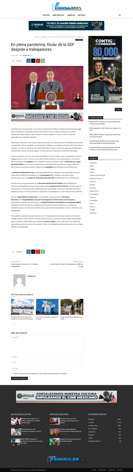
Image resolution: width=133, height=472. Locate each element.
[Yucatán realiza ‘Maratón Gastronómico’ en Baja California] (55, 431)
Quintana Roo (94, 191)
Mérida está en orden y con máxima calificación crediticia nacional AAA (105, 123)
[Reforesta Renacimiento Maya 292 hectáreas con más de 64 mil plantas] (22, 307)
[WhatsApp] (43, 61)
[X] (33, 61)
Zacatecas (93, 213)
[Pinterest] (38, 61)
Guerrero (93, 182)
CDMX (92, 166)
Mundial (92, 185)
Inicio (36, 37)
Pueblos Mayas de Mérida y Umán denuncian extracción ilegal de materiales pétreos (104, 142)
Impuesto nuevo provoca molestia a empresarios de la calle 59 (69, 421)
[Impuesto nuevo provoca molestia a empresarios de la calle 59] (55, 421)
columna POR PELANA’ (97, 175)
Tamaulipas (93, 200)
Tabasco (92, 197)
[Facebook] (28, 61)
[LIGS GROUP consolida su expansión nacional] (47, 307)
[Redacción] (31, 55)
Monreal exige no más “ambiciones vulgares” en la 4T (105, 129)
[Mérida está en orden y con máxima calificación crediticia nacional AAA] (16, 421)
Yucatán (92, 210)
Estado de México (96, 178)
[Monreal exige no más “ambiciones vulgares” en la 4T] (16, 431)
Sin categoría (43, 37)
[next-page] (15, 324)
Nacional (92, 188)
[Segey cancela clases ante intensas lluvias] (72, 307)
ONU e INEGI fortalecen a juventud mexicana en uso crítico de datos (105, 136)
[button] (119, 15)
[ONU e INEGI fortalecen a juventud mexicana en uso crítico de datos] (16, 441)
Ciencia (92, 172)
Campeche (93, 163)
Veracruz (92, 207)
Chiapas (92, 169)
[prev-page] (12, 324)
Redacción (26, 55)
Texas (92, 203)
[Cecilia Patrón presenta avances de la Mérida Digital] (55, 441)
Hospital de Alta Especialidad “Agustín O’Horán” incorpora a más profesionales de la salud (105, 149)
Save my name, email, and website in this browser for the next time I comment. (40, 373)
